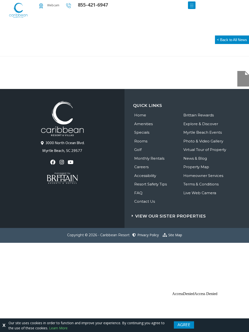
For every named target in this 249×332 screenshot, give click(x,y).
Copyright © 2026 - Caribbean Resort (98, 235)
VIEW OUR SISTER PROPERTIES (170, 216)
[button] (190, 213)
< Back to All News (232, 40)
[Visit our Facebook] (53, 162)
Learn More (58, 328)
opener (192, 5)
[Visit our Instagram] (62, 162)
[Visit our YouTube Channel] (71, 162)
